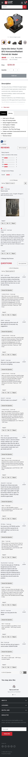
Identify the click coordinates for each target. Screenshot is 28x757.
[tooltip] (4, 141)
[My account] (22, 2)
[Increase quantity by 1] (17, 70)
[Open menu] (2, 2)
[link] (8, 57)
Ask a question (22, 263)
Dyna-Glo (4, 59)
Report (13, 223)
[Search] (24, 7)
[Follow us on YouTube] (14, 746)
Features (3, 113)
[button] (24, 672)
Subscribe (7, 733)
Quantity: (4, 70)
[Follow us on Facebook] (3, 746)
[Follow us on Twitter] (6, 746)
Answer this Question (7, 290)
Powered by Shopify (6, 753)
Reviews (4, 144)
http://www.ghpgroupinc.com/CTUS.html (11, 468)
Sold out (14, 75)
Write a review (18, 57)
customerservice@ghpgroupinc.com (10, 302)
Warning (10, 113)
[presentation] (12, 208)
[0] (25, 3)
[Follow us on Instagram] (8, 746)
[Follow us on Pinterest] (11, 746)
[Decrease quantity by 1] (9, 70)
